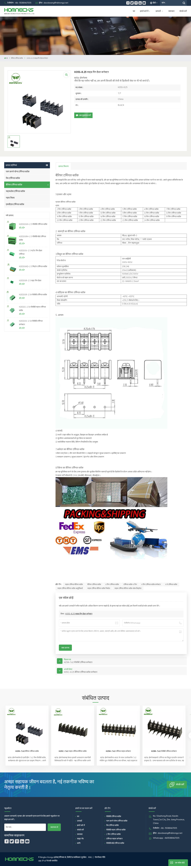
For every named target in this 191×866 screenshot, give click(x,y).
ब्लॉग (79, 843)
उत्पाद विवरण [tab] (63, 166)
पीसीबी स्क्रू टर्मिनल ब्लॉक (116, 830)
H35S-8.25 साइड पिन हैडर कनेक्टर (78, 614)
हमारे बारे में (144, 11)
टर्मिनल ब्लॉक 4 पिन (130, 584)
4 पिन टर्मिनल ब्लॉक (112, 584)
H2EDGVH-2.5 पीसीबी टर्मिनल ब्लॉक (33, 224)
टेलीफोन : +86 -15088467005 (19, 3)
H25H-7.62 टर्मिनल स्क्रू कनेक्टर (118, 751)
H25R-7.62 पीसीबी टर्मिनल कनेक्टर (164, 751)
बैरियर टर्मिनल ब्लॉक (17, 58)
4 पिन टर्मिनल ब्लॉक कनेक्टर (151, 584)
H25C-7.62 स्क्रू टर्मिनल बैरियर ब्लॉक (73, 751)
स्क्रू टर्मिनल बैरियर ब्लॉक (74, 584)
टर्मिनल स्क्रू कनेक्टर (114, 839)
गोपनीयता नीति (100, 857)
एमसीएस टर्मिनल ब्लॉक (15, 204)
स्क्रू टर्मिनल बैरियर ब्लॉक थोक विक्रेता (128, 588)
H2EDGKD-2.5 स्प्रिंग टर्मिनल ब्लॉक (33, 266)
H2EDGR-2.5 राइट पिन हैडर (30, 281)
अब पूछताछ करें (85, 115)
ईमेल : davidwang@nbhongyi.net (53, 3)
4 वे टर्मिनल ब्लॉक (171, 584)
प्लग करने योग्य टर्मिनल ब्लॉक (18, 171)
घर (134, 11)
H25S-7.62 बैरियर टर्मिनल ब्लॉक (27, 751)
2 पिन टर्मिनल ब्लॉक (113, 834)
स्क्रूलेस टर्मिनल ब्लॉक (15, 191)
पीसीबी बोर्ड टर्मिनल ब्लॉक (115, 843)
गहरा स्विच (10, 198)
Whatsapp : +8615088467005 (166, 838)
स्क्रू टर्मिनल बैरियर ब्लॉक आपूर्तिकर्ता (70, 588)
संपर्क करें (183, 11)
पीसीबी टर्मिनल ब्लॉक (113, 816)
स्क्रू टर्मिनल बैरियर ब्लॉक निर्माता (98, 588)
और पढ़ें (21, 227)
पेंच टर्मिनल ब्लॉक (13, 178)
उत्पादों (158, 11)
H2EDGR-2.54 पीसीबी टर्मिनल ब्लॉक (33, 295)
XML (90, 857)
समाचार (171, 11)
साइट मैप (80, 839)
